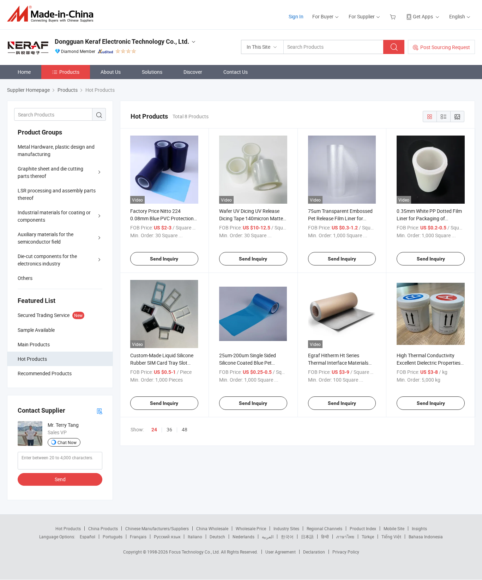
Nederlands (243, 536)
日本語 (307, 536)
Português (112, 536)
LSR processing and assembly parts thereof (57, 194)
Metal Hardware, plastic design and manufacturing (56, 150)
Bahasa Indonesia (426, 536)
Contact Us (235, 71)
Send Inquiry (164, 259)
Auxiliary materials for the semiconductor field (45, 238)
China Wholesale (212, 528)
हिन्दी (325, 536)
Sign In (296, 16)
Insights (419, 528)
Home (24, 71)
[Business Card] (99, 410)
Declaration (314, 552)
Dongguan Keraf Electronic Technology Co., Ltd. (122, 41)
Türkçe (368, 536)
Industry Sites (286, 528)
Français (138, 536)
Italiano (195, 536)
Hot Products (68, 528)
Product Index (363, 528)
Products (69, 71)
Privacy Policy (345, 552)
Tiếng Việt (391, 536)
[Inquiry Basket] (393, 16)
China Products (103, 528)
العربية (267, 536)
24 (154, 429)
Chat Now (67, 442)
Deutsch (217, 536)
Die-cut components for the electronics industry (47, 260)
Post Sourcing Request (445, 47)
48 (184, 429)
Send (60, 479)
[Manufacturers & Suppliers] (52, 14)
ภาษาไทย (345, 536)
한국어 (287, 536)
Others (25, 278)
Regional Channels (324, 528)
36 (169, 429)
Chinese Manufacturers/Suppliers (157, 528)
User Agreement (280, 552)
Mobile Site (394, 528)
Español (87, 536)
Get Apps (423, 16)
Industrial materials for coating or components (54, 216)
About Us (111, 71)
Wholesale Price (251, 528)
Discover (192, 71)
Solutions (152, 71)
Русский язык (167, 536)
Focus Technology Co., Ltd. (195, 552)
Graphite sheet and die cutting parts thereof (50, 172)
